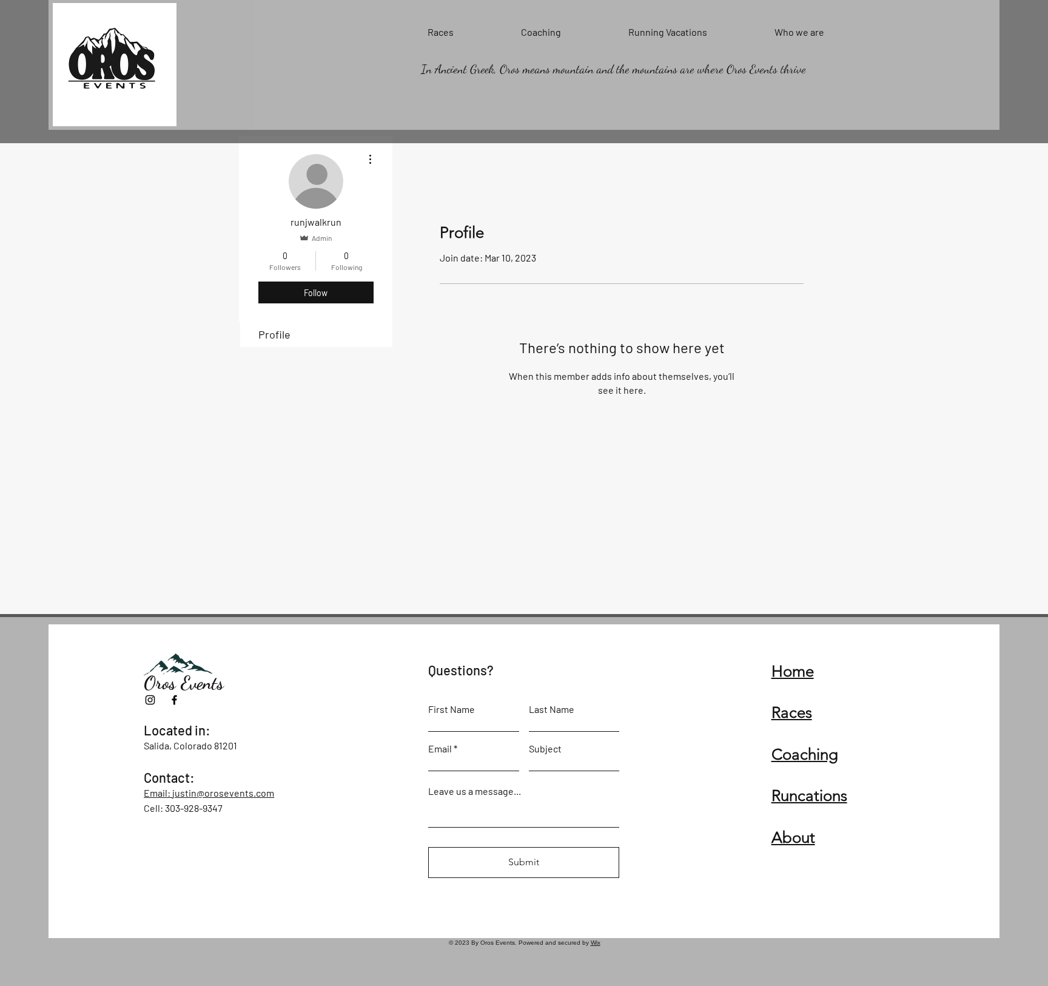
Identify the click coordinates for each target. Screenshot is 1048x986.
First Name (451, 709)
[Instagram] (150, 700)
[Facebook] (174, 700)
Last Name (551, 709)
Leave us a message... (474, 791)
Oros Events (184, 683)
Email (440, 749)
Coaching (804, 754)
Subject (545, 749)
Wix (595, 942)
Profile (274, 334)
